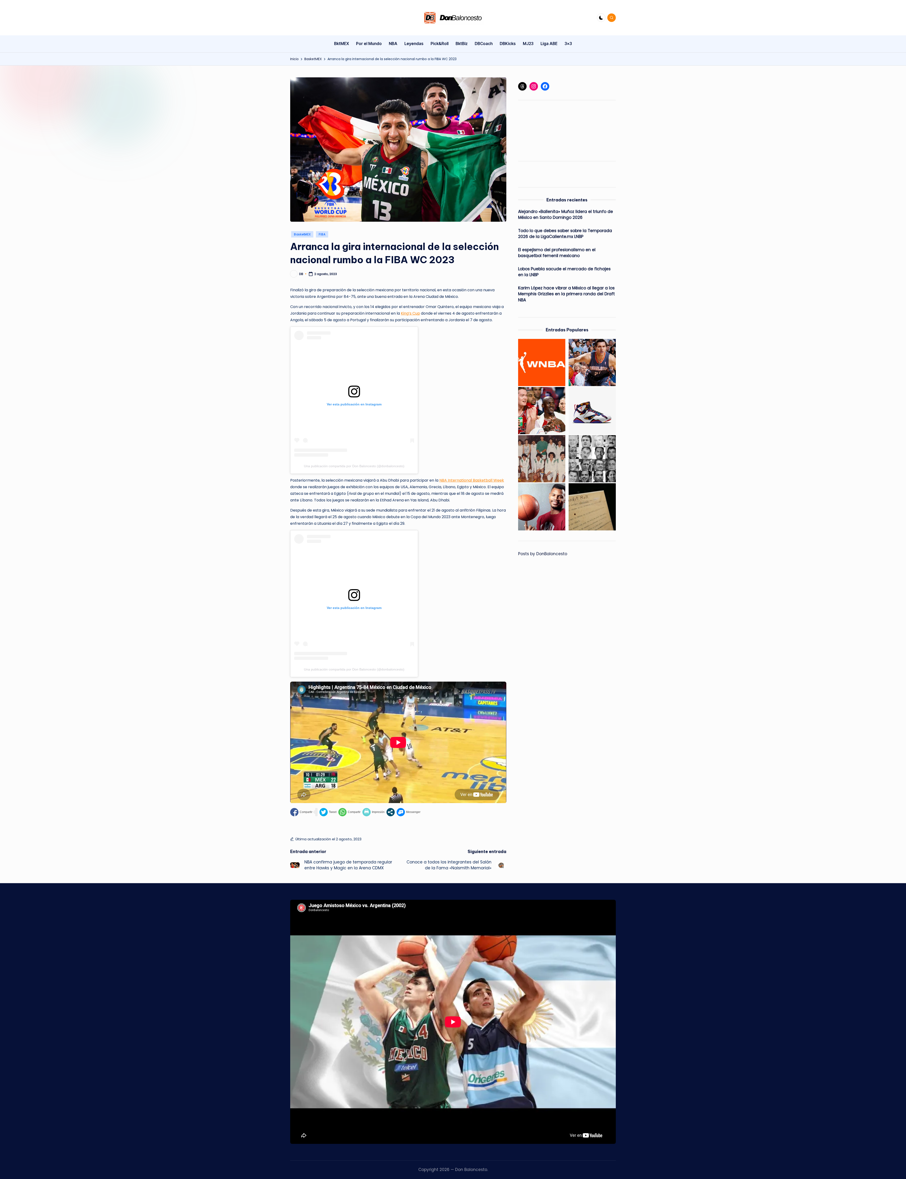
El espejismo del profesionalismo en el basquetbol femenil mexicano (557, 253)
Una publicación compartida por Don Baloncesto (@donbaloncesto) (354, 466)
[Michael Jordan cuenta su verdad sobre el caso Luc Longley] (541, 410)
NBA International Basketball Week (471, 480)
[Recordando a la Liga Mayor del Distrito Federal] (541, 458)
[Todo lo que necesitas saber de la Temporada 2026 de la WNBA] (541, 362)
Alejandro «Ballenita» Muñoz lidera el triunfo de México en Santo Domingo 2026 (565, 215)
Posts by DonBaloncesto (542, 554)
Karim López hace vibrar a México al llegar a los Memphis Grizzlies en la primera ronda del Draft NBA (566, 294)
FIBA (322, 234)
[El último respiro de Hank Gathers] (541, 506)
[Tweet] (327, 812)
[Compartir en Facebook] (301, 812)
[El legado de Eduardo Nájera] (592, 362)
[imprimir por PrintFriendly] (373, 812)
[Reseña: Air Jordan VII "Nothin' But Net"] (592, 410)
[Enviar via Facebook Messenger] (408, 812)
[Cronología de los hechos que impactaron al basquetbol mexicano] (592, 458)
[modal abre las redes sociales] (390, 812)
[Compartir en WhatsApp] (349, 812)
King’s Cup (410, 313)
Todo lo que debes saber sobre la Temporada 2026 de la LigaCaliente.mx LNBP (565, 234)
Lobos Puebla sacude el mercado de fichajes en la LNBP (564, 272)
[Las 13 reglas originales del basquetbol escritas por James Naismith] (592, 506)
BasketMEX (302, 234)
